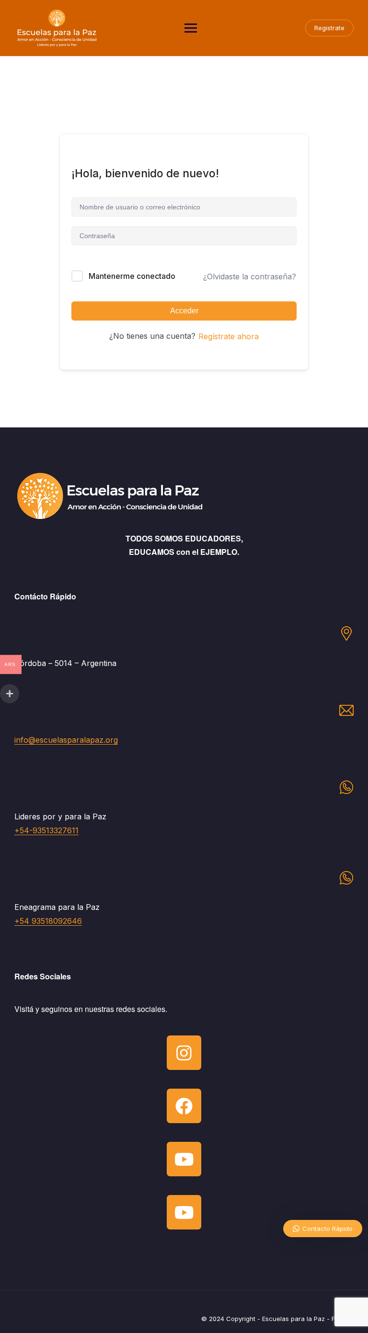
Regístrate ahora (228, 336)
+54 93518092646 (48, 921)
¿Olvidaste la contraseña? (249, 276)
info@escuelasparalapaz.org (66, 740)
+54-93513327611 (46, 830)
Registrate (329, 28)
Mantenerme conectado (132, 276)
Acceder (184, 311)
